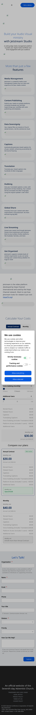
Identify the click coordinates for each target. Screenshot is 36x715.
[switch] (26, 358)
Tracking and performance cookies (14, 364)
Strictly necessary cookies (14, 358)
